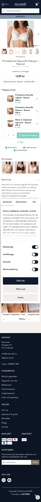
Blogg (4, 423)
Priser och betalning (10, 398)
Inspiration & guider (10, 414)
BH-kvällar (6, 419)
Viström (25, 494)
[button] (38, 34)
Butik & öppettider (9, 377)
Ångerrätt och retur (10, 381)
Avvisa (21, 298)
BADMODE (20, 17)
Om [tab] (34, 202)
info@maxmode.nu (9, 354)
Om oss (5, 410)
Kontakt (5, 427)
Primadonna (20, 57)
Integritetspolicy (8, 393)
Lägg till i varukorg (29, 135)
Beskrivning (6, 180)
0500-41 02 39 (7, 358)
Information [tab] (21, 202)
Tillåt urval (20, 289)
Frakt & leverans (8, 389)
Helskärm (34, 46)
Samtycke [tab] (7, 202)
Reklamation (7, 385)
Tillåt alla (20, 281)
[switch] (35, 254)
